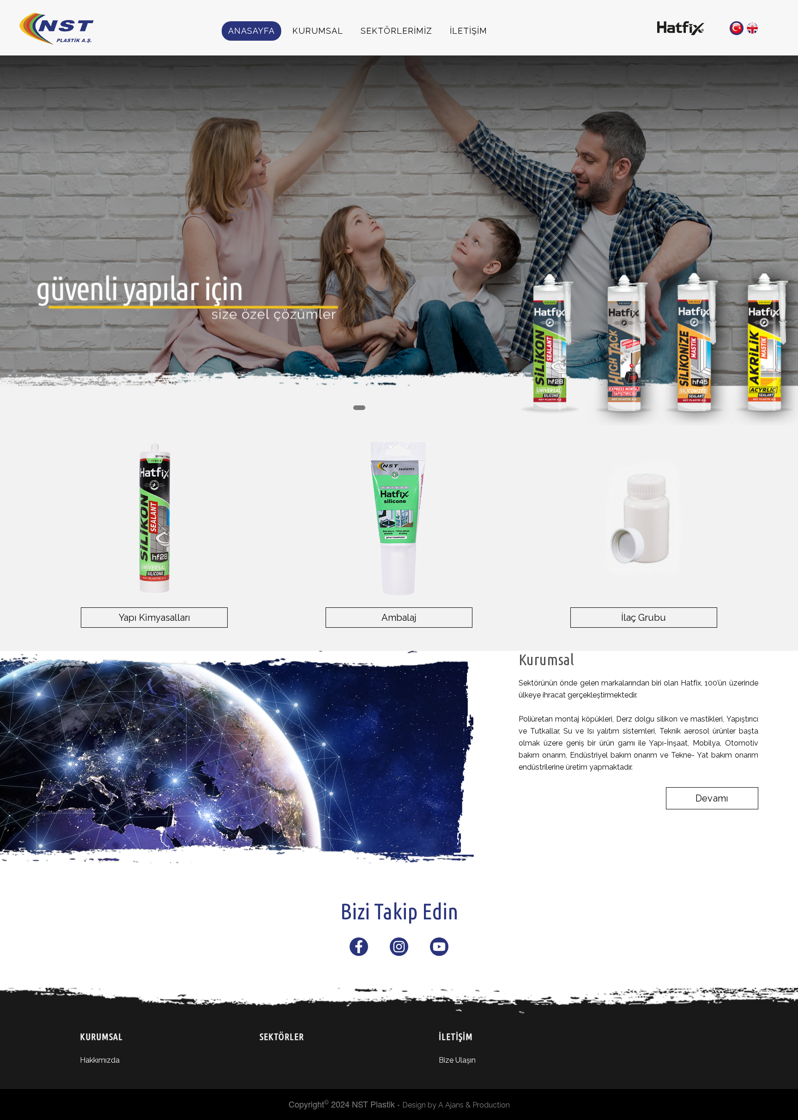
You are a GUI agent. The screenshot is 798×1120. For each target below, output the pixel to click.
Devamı (711, 798)
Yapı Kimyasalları (154, 617)
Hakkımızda (100, 1060)
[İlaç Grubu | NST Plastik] (644, 517)
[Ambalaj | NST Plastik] (399, 517)
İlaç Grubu (643, 617)
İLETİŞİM (468, 31)
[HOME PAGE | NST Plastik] (66, 28)
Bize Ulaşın (457, 1060)
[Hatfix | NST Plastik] (680, 27)
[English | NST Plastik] (752, 28)
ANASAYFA (251, 31)
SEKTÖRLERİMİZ (396, 31)
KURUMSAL (317, 31)
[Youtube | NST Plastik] (439, 949)
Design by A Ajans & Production (456, 1105)
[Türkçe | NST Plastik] (737, 28)
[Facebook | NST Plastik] (358, 949)
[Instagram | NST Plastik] (399, 949)
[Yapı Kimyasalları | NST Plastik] (154, 517)
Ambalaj (399, 617)
